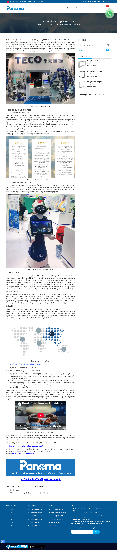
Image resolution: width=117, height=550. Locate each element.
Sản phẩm (11, 516)
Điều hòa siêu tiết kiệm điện (56, 526)
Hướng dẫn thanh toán (36, 512)
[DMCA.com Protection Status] (22, 546)
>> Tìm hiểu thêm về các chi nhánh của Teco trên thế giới (25, 364)
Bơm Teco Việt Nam (34, 486)
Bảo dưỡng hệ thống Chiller (56, 516)
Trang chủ (40, 25)
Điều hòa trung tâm (54, 522)
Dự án (10, 512)
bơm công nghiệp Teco (18, 486)
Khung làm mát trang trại (94, 82)
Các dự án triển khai (94, 45)
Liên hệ (10, 522)
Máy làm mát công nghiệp (56, 519)
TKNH (10, 526)
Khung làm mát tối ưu (93, 61)
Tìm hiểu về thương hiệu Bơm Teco (67, 25)
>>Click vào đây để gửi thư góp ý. (41, 479)
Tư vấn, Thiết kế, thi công (56, 509)
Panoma (44, 486)
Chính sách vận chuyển (36, 516)
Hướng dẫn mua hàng (36, 509)
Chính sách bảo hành (36, 519)
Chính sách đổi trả (35, 522)
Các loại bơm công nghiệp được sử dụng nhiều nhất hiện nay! (31, 493)
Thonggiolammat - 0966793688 (92, 95)
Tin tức (50, 25)
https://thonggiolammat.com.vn (24, 453)
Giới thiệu (11, 509)
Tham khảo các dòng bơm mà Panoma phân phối (26, 446)
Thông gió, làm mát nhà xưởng (57, 512)
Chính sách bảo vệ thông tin (37, 526)
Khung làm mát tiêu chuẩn (95, 71)
